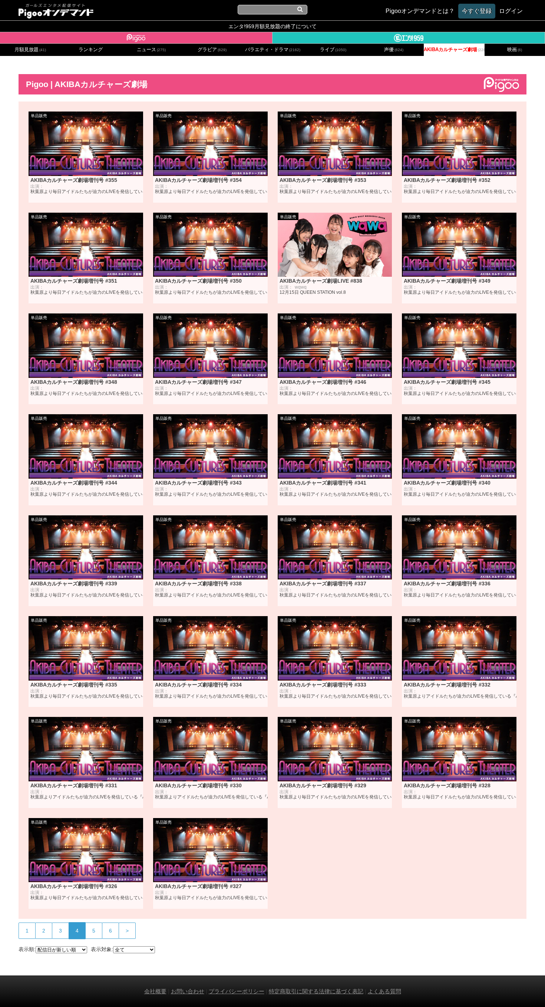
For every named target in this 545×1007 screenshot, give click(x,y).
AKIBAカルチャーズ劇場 (454, 49)
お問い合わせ (187, 991)
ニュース (151, 49)
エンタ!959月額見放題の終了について (272, 26)
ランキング (91, 49)
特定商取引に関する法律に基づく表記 (316, 991)
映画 (514, 49)
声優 (393, 49)
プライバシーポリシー (236, 991)
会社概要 (155, 991)
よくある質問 (384, 991)
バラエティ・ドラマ (272, 49)
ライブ (333, 49)
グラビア (212, 49)
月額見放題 (30, 49)
